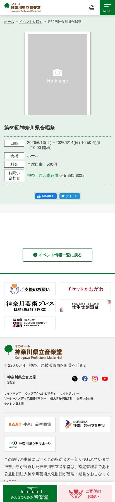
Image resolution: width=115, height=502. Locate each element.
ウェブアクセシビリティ (40, 393)
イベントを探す (30, 22)
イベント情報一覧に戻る (60, 255)
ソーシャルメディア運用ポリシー (25, 398)
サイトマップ (12, 393)
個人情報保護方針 (61, 398)
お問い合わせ (85, 398)
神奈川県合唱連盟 (42, 175)
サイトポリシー (70, 393)
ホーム (9, 22)
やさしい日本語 (14, 403)
